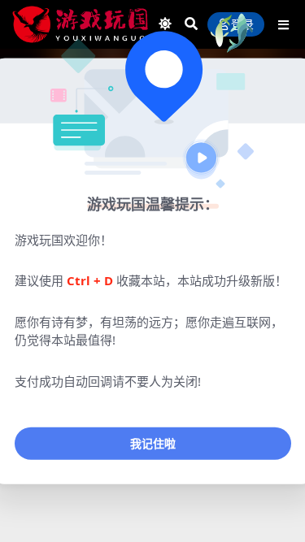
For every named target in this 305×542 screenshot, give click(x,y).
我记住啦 (153, 443)
